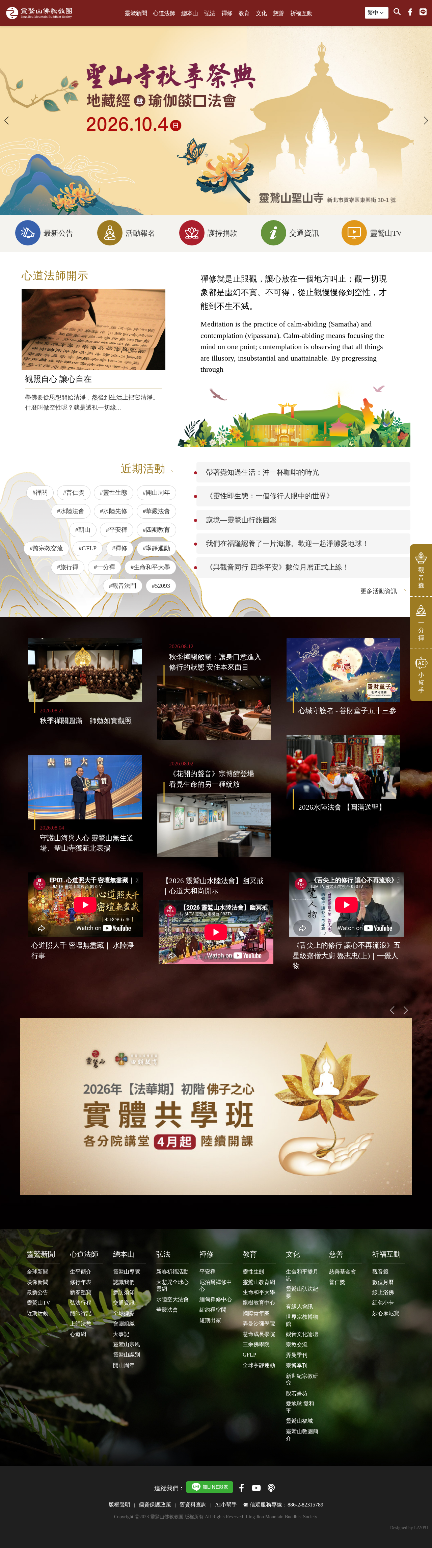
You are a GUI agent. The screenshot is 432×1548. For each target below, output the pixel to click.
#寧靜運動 (156, 548)
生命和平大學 (259, 1292)
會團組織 (124, 1324)
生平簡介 (80, 1272)
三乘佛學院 (256, 1344)
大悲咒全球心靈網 (172, 1285)
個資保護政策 (155, 1504)
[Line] (423, 12)
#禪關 (40, 492)
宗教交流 (296, 1344)
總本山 (189, 13)
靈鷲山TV (38, 1303)
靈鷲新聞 (136, 13)
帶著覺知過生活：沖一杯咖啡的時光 (262, 472)
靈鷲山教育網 (259, 1282)
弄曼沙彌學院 (259, 1324)
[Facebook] (410, 12)
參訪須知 (124, 1292)
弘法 (209, 13)
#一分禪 (104, 567)
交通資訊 (124, 1303)
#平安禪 (116, 529)
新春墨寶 (80, 1292)
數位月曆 (383, 1282)
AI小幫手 (226, 1504)
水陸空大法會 (172, 1299)
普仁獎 (337, 1282)
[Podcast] (271, 1488)
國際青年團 (256, 1313)
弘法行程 (80, 1303)
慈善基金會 (342, 1272)
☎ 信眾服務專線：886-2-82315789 (283, 1504)
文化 (261, 13)
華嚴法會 (167, 1310)
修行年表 (80, 1282)
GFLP (249, 1355)
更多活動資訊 (378, 591)
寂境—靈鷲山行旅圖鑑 (241, 520)
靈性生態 (253, 1272)
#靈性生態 (113, 492)
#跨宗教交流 (46, 548)
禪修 (227, 13)
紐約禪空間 (212, 1310)
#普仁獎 (73, 492)
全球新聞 (37, 1272)
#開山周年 (156, 492)
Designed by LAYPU (409, 1527)
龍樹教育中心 (259, 1303)
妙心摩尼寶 (385, 1313)
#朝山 (82, 529)
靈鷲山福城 (299, 1421)
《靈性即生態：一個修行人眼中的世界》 (269, 496)
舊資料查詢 (193, 1504)
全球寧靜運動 (259, 1365)
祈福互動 (301, 13)
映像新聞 (37, 1282)
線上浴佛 (383, 1292)
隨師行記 (80, 1313)
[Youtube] (256, 1488)
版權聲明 (119, 1504)
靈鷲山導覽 (126, 1272)
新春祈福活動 (172, 1272)
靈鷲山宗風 (126, 1344)
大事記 (121, 1334)
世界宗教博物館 (302, 1320)
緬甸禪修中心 (215, 1299)
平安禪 (207, 1272)
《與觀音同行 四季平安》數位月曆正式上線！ (277, 567)
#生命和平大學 (150, 567)
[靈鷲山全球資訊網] (39, 13)
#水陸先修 (113, 511)
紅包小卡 (383, 1303)
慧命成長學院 (259, 1334)
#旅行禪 (67, 567)
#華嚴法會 (156, 511)
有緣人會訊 (299, 1306)
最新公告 (37, 1292)
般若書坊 (296, 1393)
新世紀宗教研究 (302, 1379)
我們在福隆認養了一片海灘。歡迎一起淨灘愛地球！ (287, 543)
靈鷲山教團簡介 (302, 1434)
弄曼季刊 (296, 1355)
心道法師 (164, 13)
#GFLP (88, 548)
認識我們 (124, 1282)
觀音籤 (380, 1272)
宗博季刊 (296, 1365)
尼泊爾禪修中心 (215, 1285)
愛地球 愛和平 (300, 1407)
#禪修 (119, 548)
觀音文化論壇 (302, 1334)
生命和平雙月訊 (302, 1275)
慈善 (278, 13)
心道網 (78, 1334)
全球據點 (124, 1313)
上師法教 (80, 1324)
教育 (244, 13)
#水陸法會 (70, 511)
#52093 (161, 585)
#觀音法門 (122, 585)
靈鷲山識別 (126, 1355)
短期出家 (210, 1320)
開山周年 (124, 1365)
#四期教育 (156, 529)
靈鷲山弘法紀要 (302, 1292)
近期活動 (37, 1313)
